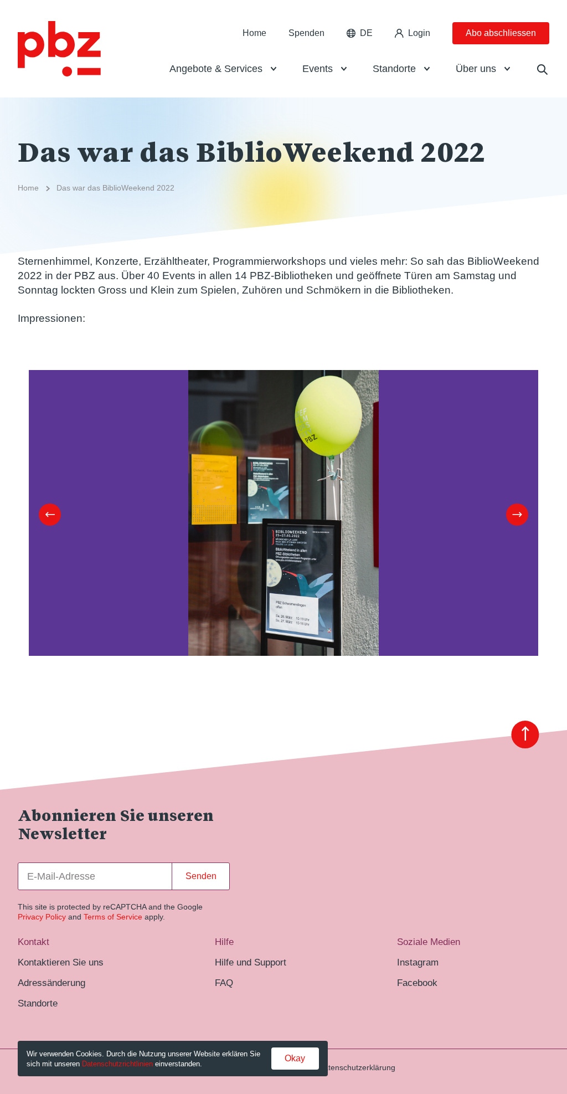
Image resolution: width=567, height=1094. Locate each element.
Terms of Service (113, 916)
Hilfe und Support (250, 962)
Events (317, 68)
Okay (295, 1058)
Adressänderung (51, 982)
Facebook (417, 982)
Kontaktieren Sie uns (61, 962)
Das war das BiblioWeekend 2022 (115, 187)
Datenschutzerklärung (356, 1067)
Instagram (418, 962)
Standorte (394, 68)
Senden (201, 876)
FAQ (224, 982)
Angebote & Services (215, 68)
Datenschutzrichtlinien (117, 1064)
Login (419, 33)
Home (254, 33)
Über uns (476, 68)
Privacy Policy (42, 916)
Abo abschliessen (501, 33)
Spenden (306, 33)
